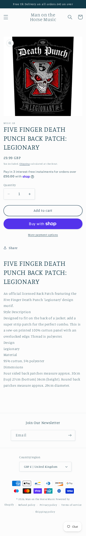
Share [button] (13, 248)
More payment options (43, 234)
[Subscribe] (70, 435)
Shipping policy (45, 511)
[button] (6, 17)
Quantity (10, 185)
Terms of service (71, 504)
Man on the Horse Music (41, 499)
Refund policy (27, 504)
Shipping (24, 163)
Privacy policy (48, 504)
